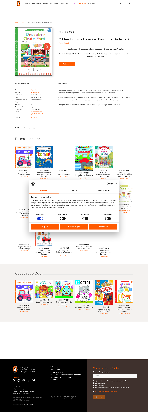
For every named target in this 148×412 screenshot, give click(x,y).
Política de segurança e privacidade (23, 391)
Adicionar (67, 64)
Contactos (54, 380)
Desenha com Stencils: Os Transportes (84, 176)
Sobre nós (54, 367)
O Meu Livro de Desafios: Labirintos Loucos (124, 309)
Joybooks (22, 22)
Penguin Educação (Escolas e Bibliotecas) (66, 375)
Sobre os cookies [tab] (104, 190)
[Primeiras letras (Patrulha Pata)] (104, 282)
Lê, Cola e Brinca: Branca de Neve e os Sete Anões (104, 252)
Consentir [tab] (43, 190)
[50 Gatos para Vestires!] (84, 282)
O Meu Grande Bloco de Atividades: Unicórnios (24, 213)
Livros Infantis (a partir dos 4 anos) (38, 114)
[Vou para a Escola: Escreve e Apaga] (24, 225)
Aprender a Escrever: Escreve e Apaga (84, 248)
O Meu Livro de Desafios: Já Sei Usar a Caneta (43, 252)
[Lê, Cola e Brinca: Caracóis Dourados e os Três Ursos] (104, 147)
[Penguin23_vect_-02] (56, 390)
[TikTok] (29, 380)
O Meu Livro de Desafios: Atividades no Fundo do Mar (124, 174)
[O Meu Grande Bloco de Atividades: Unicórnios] (24, 186)
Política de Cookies (19, 389)
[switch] (63, 218)
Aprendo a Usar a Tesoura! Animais (63, 174)
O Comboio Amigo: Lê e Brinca (64, 303)
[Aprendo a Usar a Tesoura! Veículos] (24, 147)
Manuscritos (55, 369)
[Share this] (29, 127)
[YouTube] (23, 380)
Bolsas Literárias (56, 372)
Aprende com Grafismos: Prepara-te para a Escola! (64, 252)
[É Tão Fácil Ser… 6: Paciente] (124, 186)
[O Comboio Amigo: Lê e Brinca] (64, 282)
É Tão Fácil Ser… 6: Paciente (124, 208)
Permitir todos (103, 227)
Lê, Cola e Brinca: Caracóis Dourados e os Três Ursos (104, 174)
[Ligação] (130, 3)
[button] (121, 3)
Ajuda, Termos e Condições (21, 393)
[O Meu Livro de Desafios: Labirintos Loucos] (124, 282)
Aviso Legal (16, 387)
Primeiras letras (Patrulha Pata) (104, 310)
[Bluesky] (33, 380)
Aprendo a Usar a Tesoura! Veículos (23, 174)
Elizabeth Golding (84, 310)
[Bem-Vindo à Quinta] (44, 282)
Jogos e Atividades (36, 112)
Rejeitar (45, 227)
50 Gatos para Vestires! (84, 308)
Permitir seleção (74, 227)
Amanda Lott (64, 43)
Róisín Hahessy (126, 211)
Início (16, 22)
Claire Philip (44, 304)
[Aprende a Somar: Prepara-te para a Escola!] (44, 147)
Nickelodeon (104, 313)
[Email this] (24, 127)
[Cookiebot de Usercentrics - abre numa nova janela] (108, 184)
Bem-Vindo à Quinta (44, 302)
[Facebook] (14, 380)
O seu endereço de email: (101, 372)
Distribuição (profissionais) (60, 377)
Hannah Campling (64, 306)
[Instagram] (19, 380)
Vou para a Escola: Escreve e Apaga (24, 248)
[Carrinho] (125, 3)
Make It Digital (28, 405)
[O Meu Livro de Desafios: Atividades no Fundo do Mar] (124, 147)
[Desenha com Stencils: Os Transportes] (84, 147)
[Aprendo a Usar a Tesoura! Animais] (64, 147)
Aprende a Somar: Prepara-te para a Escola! (44, 174)
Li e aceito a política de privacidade (106, 391)
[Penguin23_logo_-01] (19, 3)
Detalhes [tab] (74, 190)
